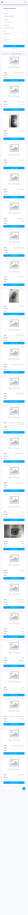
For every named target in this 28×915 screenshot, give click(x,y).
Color (4, 37)
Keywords (5, 13)
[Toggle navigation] (25, 2)
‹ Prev (9, 789)
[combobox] (14, 39)
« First (4, 789)
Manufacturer (6, 25)
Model (4, 31)
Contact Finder (14, 80)
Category (5, 19)
